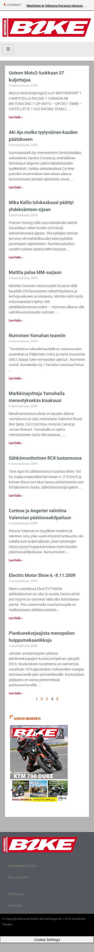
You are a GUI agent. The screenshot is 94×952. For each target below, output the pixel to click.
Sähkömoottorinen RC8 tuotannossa (45, 458)
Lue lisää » (16, 117)
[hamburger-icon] (8, 49)
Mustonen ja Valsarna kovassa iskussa (55, 6)
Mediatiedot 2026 (22, 866)
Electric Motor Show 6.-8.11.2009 (42, 575)
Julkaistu (15, 905)
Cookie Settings (47, 939)
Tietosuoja (16, 894)
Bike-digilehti (18, 877)
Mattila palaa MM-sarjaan (35, 272)
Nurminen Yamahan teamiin (37, 335)
